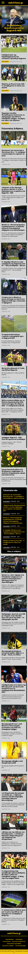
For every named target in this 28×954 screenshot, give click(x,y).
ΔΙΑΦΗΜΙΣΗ (18, 939)
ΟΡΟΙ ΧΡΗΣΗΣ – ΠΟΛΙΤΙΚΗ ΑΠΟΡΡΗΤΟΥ (14, 941)
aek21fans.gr (14, 933)
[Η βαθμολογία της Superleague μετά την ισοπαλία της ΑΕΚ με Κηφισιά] (14, 43)
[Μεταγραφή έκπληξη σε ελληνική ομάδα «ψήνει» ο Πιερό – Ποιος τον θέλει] (14, 640)
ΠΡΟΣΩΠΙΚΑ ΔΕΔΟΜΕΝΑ (14, 943)
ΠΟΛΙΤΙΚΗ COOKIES (7, 945)
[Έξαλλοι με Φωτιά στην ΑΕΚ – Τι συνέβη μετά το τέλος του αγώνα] (14, 73)
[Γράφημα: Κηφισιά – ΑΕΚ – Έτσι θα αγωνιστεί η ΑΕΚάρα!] (14, 426)
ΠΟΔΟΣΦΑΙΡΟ (5, 61)
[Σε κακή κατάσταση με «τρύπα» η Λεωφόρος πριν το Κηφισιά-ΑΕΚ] (14, 323)
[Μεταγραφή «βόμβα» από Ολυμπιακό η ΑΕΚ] (14, 750)
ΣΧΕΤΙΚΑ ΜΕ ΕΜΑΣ (20, 945)
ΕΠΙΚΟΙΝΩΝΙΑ (10, 939)
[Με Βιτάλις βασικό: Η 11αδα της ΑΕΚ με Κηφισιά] (14, 357)
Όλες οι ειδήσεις (14, 551)
